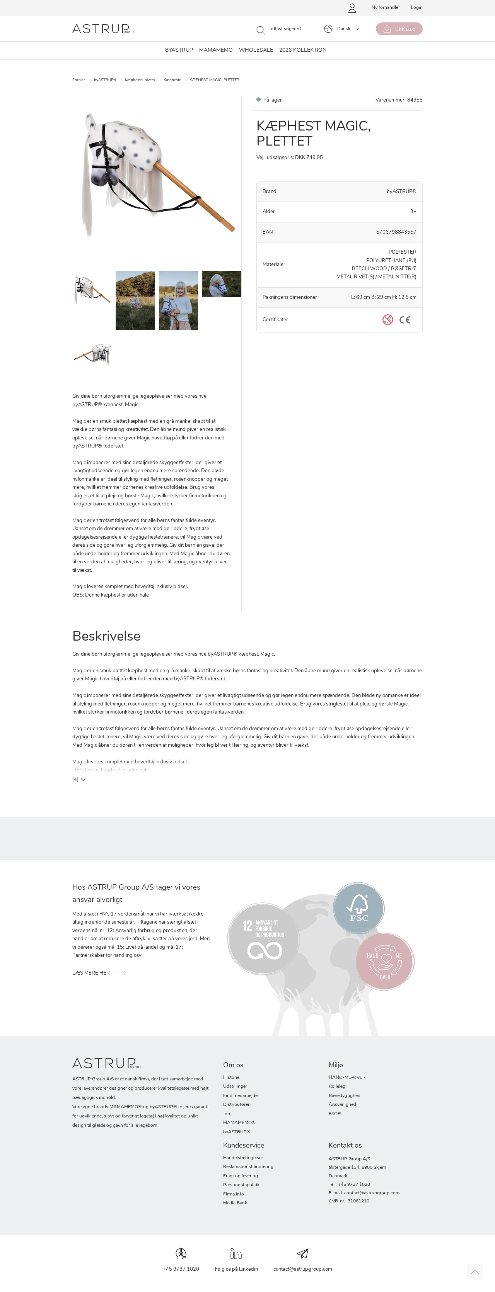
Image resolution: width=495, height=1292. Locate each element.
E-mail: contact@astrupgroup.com (364, 1193)
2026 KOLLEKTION (302, 50)
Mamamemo (216, 50)
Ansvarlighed (342, 1104)
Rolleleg (337, 1086)
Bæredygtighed (344, 1096)
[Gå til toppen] (475, 1272)
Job (226, 1114)
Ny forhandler (386, 7)
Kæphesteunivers (140, 80)
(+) (75, 779)
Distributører (236, 1104)
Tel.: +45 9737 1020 (349, 1184)
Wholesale (256, 50)
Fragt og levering (240, 1176)
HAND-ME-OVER (347, 1077)
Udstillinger (235, 1086)
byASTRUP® (105, 80)
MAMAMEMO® (239, 1123)
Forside (78, 80)
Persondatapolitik (241, 1185)
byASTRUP (179, 50)
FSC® (335, 1114)
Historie (231, 1077)
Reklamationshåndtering (248, 1167)
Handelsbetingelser (243, 1158)
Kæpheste (172, 80)
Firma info (233, 1194)
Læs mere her (91, 973)
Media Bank (235, 1203)
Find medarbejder (241, 1096)
